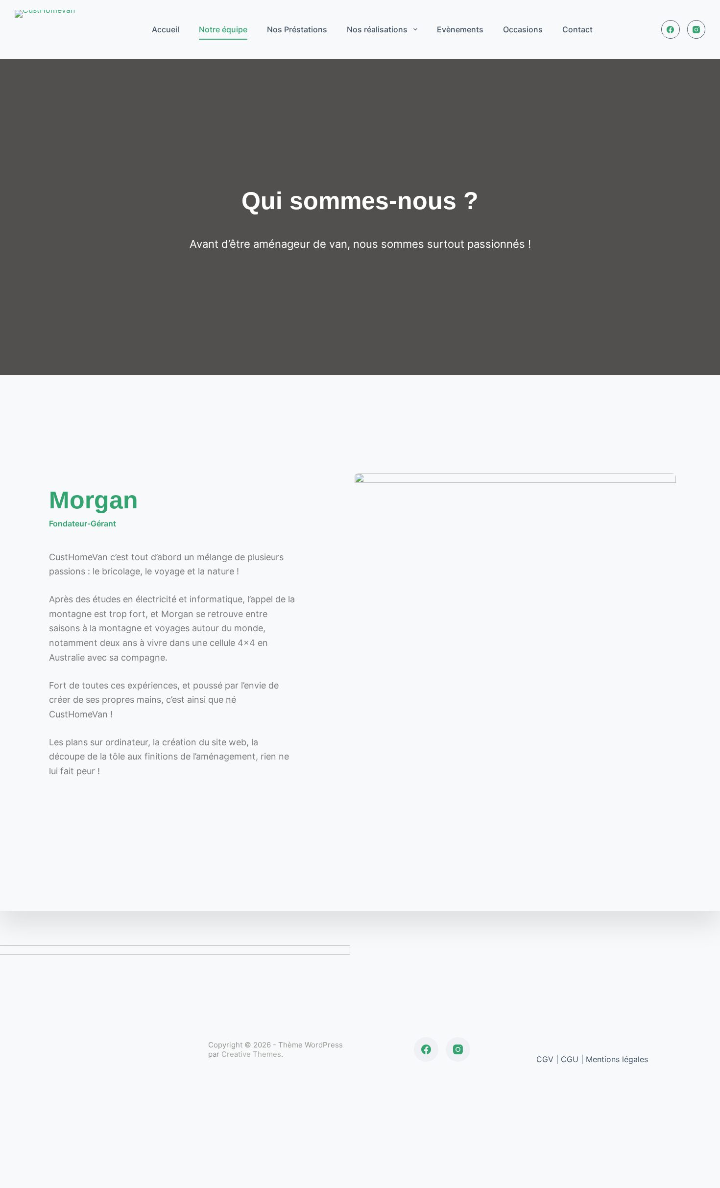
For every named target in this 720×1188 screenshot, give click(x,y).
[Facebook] (670, 29)
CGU (569, 1059)
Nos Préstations (297, 29)
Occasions (523, 29)
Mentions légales (617, 1059)
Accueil (165, 29)
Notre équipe (223, 29)
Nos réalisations (377, 29)
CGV (546, 1059)
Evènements (460, 29)
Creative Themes (251, 1054)
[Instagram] (696, 29)
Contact (577, 29)
